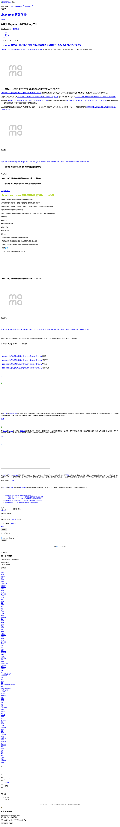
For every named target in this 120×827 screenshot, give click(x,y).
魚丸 (2, 610)
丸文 (9, 475)
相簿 (6, 32)
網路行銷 (3, 741)
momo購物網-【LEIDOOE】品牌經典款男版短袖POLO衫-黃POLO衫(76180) (42, 45)
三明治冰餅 (4, 583)
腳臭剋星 (14, 413)
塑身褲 (2, 759)
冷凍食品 (3, 617)
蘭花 (2, 672)
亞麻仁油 (3, 652)
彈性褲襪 (3, 720)
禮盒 (13, 480)
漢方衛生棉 (23, 487)
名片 (6, 37)
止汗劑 (2, 592)
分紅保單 (3, 665)
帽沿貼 (2, 574)
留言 (16, 519)
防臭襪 (2, 581)
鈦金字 (2, 713)
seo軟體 (3, 692)
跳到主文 (4, 19)
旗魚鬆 (68, 475)
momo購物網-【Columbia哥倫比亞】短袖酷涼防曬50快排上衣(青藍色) (23, 500)
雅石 (2, 670)
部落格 (6, 35)
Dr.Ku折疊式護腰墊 (6, 674)
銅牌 (2, 704)
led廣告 (3, 711)
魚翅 (2, 619)
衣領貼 (2, 572)
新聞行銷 (3, 745)
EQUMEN (3, 760)
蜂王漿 (2, 654)
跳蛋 (2, 731)
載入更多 (4, 529)
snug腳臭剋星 (5, 191)
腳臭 (2, 578)
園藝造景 (3, 667)
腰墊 (2, 679)
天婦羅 (2, 612)
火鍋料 (2, 613)
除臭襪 (5, 413)
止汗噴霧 (3, 594)
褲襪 (2, 718)
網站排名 (3, 693)
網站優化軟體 (4, 690)
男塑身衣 (22, 431)
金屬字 (2, 706)
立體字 (2, 702)
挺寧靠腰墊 (4, 676)
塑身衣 (2, 419)
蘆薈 (2, 746)
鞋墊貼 (2, 596)
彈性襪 (2, 716)
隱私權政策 (71, 804)
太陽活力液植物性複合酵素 (8, 684)
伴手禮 (2, 604)
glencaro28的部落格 (14, 14)
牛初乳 (2, 656)
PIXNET (46, 804)
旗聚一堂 (3, 599)
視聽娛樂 (13, 523)
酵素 (2, 660)
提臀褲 (2, 762)
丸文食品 (15, 475)
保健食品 (3, 651)
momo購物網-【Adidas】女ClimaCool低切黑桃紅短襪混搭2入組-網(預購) (23, 497)
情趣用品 (3, 727)
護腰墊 (2, 681)
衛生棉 (5, 487)
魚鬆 (2, 436)
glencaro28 (3, 510)
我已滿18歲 (5, 823)
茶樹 (2, 750)
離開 (10, 823)
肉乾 (2, 608)
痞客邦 (12, 519)
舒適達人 (11, 487)
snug (2, 376)
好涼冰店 (3, 585)
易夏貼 (2, 588)
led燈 (2, 709)
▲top (2, 526)
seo (1, 743)
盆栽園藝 (3, 668)
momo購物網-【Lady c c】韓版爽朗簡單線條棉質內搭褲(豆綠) (21, 502)
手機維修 (3, 734)
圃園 (2, 755)
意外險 (2, 661)
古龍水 (2, 753)
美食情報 (16, 29)
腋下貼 (2, 590)
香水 (2, 752)
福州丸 (2, 615)
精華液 (2, 748)
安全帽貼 (3, 587)
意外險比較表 (4, 663)
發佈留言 (4, 540)
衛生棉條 (3, 738)
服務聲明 (77, 804)
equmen (11, 431)
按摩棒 (2, 729)
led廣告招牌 (4, 708)
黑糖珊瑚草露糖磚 (5, 688)
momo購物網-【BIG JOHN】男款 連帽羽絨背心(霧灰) (18, 495)
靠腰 (2, 677)
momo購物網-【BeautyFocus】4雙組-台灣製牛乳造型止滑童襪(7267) (22, 498)
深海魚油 (3, 658)
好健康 (2, 649)
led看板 (3, 715)
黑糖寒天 (3, 686)
